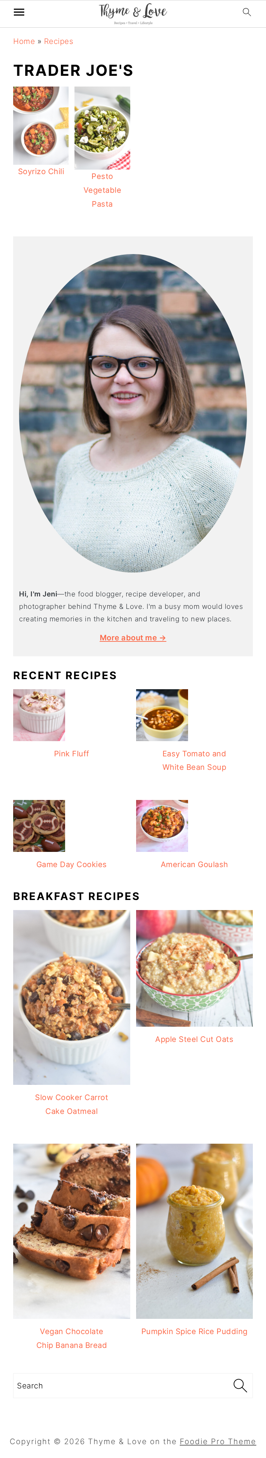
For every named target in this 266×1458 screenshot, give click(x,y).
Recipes (58, 41)
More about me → (133, 637)
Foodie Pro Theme (218, 1441)
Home (24, 41)
